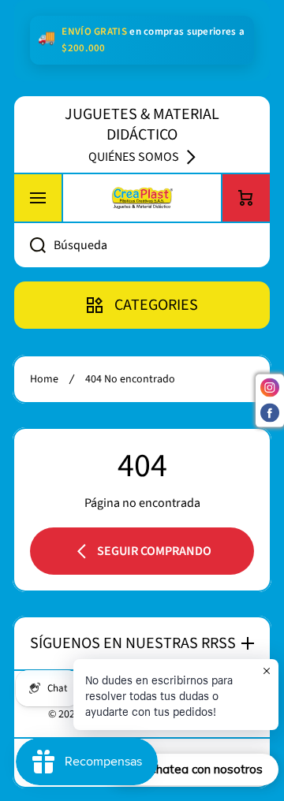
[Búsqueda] (29, 245)
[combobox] (142, 245)
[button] (246, 198)
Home (44, 379)
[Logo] (142, 198)
